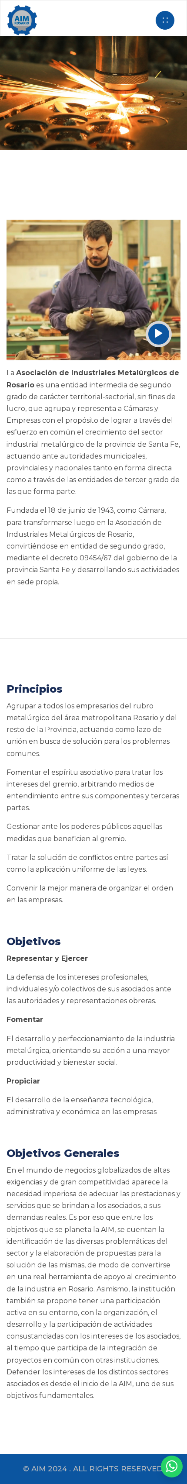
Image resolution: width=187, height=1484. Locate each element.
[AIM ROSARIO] (172, 1466)
